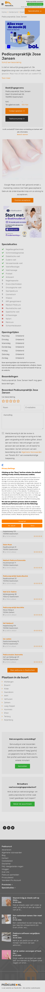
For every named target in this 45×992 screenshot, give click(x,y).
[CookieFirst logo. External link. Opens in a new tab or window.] (2, 465)
